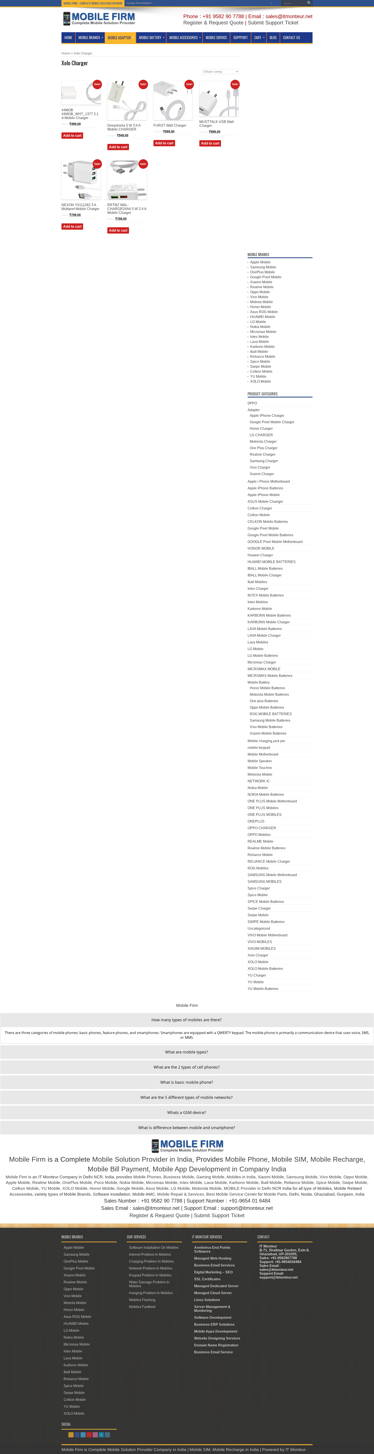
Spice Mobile (260, 361)
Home (68, 37)
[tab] (187, 1020)
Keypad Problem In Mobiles (150, 1275)
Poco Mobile (105, 1182)
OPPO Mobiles (259, 835)
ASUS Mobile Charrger (265, 501)
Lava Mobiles (258, 642)
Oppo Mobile (260, 292)
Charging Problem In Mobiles (151, 1261)
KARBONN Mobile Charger (269, 622)
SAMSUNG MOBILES (265, 881)
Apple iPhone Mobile (264, 495)
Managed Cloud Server (213, 1293)
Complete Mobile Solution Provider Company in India (137, 1449)
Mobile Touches (260, 768)
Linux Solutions (207, 1300)
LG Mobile (258, 322)
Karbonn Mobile (262, 346)
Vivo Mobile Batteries (266, 727)
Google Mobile (130, 1188)
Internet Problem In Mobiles (150, 1254)
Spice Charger (259, 888)
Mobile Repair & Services (180, 1194)
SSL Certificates (207, 1279)
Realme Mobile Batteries (266, 848)
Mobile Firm (27, 1159)
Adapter (254, 410)
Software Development (212, 1317)
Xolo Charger (258, 955)
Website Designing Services (217, 1338)
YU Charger (257, 975)
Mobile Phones (147, 1177)
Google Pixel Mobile (265, 277)
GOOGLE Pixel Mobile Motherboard (275, 542)
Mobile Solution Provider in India (142, 1159)
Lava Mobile (259, 342)
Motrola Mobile (261, 302)
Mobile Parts (275, 1194)
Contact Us (291, 37)
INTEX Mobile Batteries (266, 595)
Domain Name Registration (216, 1345)
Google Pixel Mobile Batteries (270, 535)
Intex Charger (258, 588)
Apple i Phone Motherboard (269, 481)
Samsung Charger (264, 461)
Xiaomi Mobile (261, 282)
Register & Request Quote (213, 22)
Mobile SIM (289, 1159)
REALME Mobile (260, 841)
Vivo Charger (260, 467)
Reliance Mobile (262, 356)
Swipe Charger (259, 908)
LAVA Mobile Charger (264, 635)
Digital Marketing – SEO (213, 1272)
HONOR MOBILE (261, 548)
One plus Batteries (264, 701)
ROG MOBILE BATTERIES (271, 714)
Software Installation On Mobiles (154, 1247)
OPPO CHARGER (262, 828)
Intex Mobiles (258, 602)
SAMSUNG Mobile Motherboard (272, 875)
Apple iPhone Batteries (265, 488)
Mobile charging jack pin (266, 741)
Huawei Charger (260, 555)
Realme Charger (262, 454)
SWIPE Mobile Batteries (266, 922)
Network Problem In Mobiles (150, 1268)
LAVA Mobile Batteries (265, 629)
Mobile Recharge (336, 1159)
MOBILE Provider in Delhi (247, 1188)
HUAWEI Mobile (262, 317)
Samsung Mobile (263, 267)
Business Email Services (214, 1265)
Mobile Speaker (260, 761)
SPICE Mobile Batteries (266, 902)
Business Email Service (213, 1352)
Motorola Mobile (260, 774)
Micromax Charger (262, 662)
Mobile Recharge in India (236, 1449)
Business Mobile (178, 1177)
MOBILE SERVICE (216, 37)
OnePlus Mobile (262, 272)
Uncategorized (259, 928)
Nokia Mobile (260, 327)
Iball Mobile (259, 351)
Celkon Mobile (261, 371)
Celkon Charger (260, 508)
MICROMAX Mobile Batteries (270, 676)
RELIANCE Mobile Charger (269, 861)
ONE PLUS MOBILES (265, 814)
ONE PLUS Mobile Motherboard (272, 801)
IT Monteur (296, 1449)
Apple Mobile (260, 262)
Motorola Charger (263, 441)
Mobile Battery (150, 37)
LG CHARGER (261, 435)
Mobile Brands (89, 37)
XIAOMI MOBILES (262, 948)
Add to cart (72, 135)
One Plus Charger (263, 448)
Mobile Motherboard (263, 754)
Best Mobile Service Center (231, 1194)
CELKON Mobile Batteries (268, 521)
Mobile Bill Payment (118, 1169)
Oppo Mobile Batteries (267, 707)
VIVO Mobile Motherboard (267, 935)
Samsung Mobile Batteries (270, 720)
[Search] (309, 3)
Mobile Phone (246, 1159)
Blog (273, 37)
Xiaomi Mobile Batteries (268, 733)
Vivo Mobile (259, 297)
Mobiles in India (241, 1177)
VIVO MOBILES (260, 942)
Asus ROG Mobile (264, 312)
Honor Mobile (260, 307)
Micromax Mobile (263, 332)
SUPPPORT (240, 37)
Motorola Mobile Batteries (269, 694)
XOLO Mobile (260, 381)
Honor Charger (261, 428)
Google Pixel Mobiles (139, 3)
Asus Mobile (157, 1188)
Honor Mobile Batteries (267, 688)
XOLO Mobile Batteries (265, 968)
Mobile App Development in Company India (219, 1169)
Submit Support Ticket (273, 22)
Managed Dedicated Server (216, 1286)
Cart (257, 37)
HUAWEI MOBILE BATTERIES (272, 562)
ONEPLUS (256, 821)
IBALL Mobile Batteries (265, 568)
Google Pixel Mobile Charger (272, 422)
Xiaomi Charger (262, 474)
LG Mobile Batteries (263, 655)
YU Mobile (258, 376)
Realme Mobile (262, 287)
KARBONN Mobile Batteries (269, 615)
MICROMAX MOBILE (264, 669)
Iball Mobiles (257, 582)
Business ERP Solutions (214, 1324)
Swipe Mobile (260, 366)
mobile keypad (259, 747)
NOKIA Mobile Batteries (266, 794)
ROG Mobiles (258, 868)
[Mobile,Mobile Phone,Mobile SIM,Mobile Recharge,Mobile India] (98, 22)
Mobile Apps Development (215, 1331)
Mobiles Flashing (142, 1300)
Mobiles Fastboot (142, 1307)
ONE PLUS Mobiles (263, 808)
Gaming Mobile (210, 1177)
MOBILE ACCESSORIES (183, 37)
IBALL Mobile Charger (265, 575)
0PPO (252, 403)
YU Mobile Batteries (263, 989)
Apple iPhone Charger (267, 415)
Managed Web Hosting (212, 1258)
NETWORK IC (259, 781)
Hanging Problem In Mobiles (151, 1293)
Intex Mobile (259, 337)
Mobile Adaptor (119, 37)
